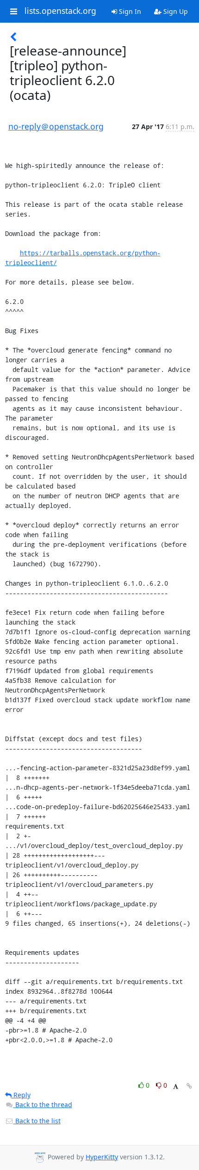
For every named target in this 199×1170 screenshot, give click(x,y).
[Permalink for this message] (189, 1086)
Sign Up (175, 11)
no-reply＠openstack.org (56, 126)
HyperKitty (102, 1156)
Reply (21, 1094)
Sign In (129, 11)
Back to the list (37, 1120)
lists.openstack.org (60, 11)
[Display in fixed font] (175, 1086)
